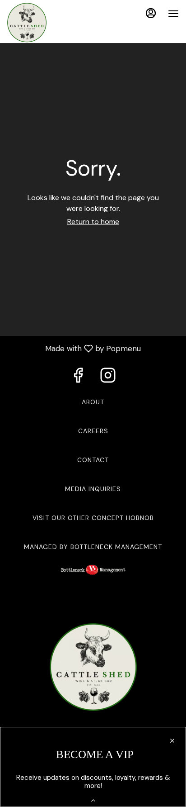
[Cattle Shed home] (47, 22)
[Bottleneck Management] (93, 576)
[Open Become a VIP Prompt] (93, 800)
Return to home (93, 221)
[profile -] (150, 13)
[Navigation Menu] (173, 13)
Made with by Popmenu (74, 348)
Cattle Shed (93, 667)
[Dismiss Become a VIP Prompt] (172, 741)
